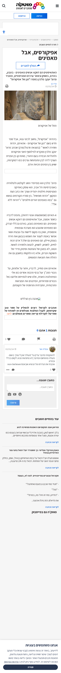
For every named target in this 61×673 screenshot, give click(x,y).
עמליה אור (43, 349)
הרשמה (21, 16)
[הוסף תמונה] (9, 393)
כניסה (39, 16)
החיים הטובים (46, 39)
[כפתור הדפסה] (54, 339)
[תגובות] (23, 339)
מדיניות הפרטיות (11, 661)
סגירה (30, 667)
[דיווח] (38, 339)
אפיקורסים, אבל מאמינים (17, 39)
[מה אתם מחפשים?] (4, 6)
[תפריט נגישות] (4, 31)
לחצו (9, 313)
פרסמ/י (13, 402)
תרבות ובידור (33, 39)
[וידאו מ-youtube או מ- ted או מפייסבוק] (14, 394)
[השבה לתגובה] (12, 369)
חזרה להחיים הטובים (48, 44)
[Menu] (57, 6)
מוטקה (55, 39)
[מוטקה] (30, 5)
